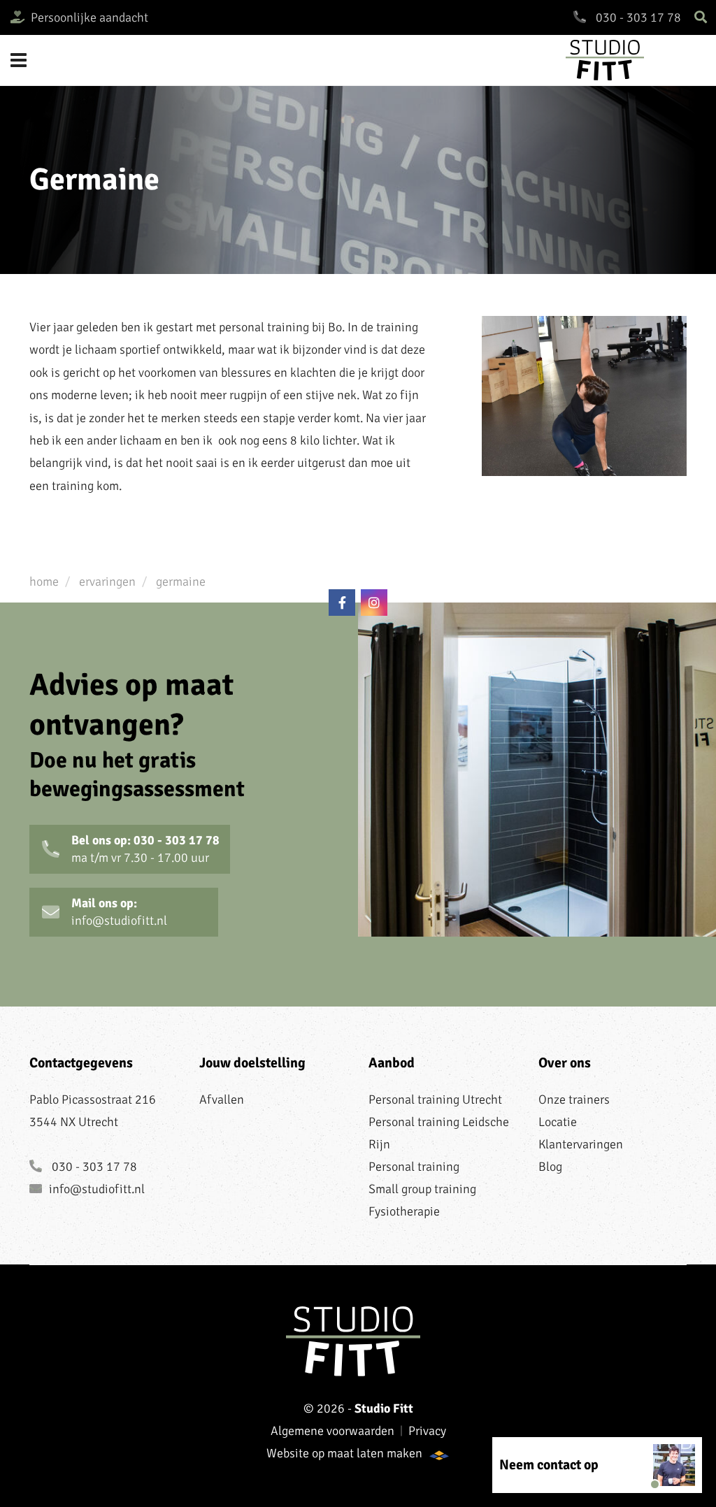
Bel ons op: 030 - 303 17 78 (145, 848)
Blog (550, 1166)
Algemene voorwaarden (332, 1430)
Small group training (422, 1189)
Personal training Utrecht (435, 1099)
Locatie (557, 1122)
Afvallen (221, 1099)
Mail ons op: (119, 911)
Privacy (427, 1430)
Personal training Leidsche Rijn (438, 1133)
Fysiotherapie (404, 1211)
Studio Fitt (636, 60)
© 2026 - (358, 1408)
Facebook (342, 602)
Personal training (413, 1166)
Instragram (374, 602)
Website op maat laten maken (344, 1453)
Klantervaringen (580, 1144)
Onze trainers (574, 1099)
